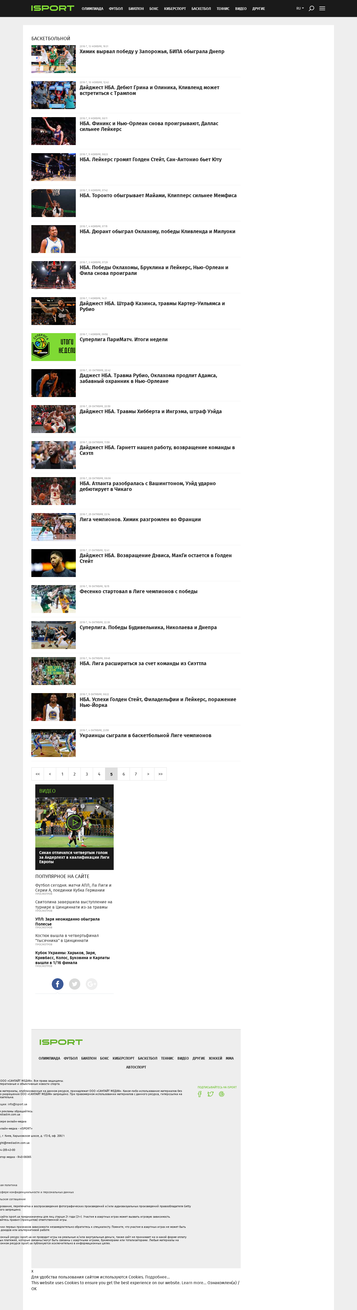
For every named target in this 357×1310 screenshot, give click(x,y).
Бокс (153, 8)
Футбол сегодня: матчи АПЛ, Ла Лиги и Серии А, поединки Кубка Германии (73, 887)
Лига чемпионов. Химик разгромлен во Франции (140, 519)
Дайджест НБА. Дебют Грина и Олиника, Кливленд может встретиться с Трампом (149, 90)
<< (38, 774)
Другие (258, 8)
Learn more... (194, 1283)
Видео (47, 791)
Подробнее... (157, 1277)
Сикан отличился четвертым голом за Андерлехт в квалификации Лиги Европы (74, 857)
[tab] (58, 984)
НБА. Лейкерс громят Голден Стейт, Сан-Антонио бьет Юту (151, 159)
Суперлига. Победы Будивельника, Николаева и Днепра (148, 627)
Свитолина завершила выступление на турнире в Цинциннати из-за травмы (73, 904)
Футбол (116, 8)
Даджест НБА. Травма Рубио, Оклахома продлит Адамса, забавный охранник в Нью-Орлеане (148, 378)
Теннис (223, 8)
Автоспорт (136, 1067)
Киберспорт (175, 8)
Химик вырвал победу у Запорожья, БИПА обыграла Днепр (152, 51)
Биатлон (136, 8)
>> (160, 774)
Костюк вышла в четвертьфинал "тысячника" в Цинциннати (67, 938)
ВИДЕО (241, 8)
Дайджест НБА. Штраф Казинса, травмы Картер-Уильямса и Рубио (152, 306)
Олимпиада (92, 8)
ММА (230, 1058)
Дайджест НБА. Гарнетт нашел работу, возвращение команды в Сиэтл (157, 450)
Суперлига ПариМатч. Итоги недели (124, 339)
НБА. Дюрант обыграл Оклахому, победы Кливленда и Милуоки (157, 231)
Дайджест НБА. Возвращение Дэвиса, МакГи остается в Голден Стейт (156, 558)
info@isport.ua (17, 1104)
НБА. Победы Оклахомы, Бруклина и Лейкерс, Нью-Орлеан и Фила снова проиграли (154, 270)
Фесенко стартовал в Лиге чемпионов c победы (139, 591)
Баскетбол (201, 8)
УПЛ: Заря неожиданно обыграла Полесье (67, 921)
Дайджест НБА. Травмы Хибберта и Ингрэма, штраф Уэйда (151, 411)
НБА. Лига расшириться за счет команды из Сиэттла (143, 663)
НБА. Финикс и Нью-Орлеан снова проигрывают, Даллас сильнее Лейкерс (149, 126)
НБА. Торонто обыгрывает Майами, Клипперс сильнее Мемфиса (158, 195)
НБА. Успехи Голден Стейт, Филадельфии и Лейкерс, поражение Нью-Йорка (158, 702)
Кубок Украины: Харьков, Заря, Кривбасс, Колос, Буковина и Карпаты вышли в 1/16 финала (72, 957)
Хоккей (215, 1058)
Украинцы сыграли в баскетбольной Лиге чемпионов (145, 735)
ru (298, 8)
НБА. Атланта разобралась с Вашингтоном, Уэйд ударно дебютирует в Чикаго (148, 486)
